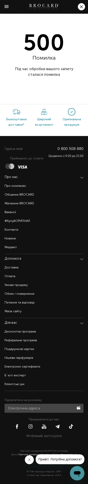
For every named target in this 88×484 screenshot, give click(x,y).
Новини (10, 238)
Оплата (10, 276)
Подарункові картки (19, 349)
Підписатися (79, 407)
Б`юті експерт (15, 375)
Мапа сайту (13, 311)
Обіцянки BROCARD (19, 194)
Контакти (11, 230)
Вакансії (10, 212)
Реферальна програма (21, 340)
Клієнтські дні (14, 384)
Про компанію (15, 186)
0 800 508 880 (70, 148)
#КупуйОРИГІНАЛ (17, 221)
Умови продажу (16, 285)
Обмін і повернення (19, 294)
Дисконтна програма (20, 331)
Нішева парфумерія (19, 358)
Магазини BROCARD (19, 203)
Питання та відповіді (20, 302)
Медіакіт (11, 247)
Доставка (12, 267)
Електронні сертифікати (22, 366)
